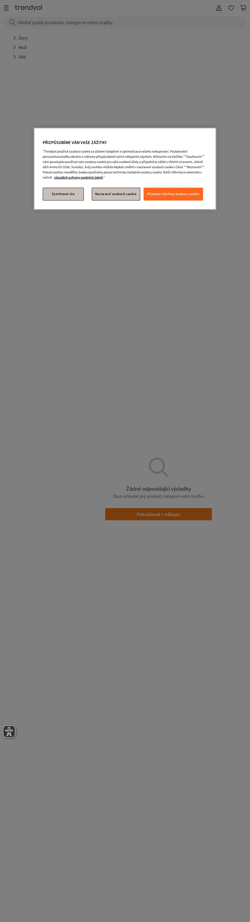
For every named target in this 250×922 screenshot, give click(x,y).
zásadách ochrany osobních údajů (78, 177)
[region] (125, 168)
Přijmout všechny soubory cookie (173, 194)
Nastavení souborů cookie (116, 194)
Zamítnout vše (63, 194)
